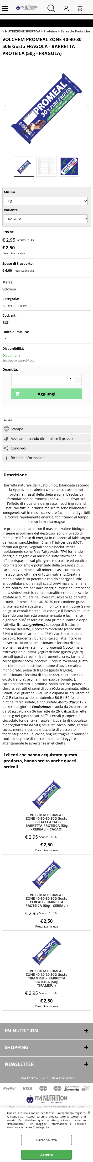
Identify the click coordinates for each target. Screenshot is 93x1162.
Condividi (18, 448)
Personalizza (46, 1140)
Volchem (9, 289)
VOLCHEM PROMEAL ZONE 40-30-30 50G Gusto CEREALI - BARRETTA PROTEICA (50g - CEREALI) (47, 900)
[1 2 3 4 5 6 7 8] (46, 380)
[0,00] (82, 8)
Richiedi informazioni (28, 457)
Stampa (17, 428)
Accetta (46, 1154)
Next (87, 106)
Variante (11, 210)
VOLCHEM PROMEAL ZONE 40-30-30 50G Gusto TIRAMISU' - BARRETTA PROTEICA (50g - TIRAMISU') (46, 978)
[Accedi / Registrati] (69, 8)
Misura (9, 192)
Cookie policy (41, 1127)
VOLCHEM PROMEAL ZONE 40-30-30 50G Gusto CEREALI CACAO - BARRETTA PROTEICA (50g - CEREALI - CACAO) (47, 822)
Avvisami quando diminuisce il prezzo (42, 438)
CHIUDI (89, 1112)
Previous (5, 106)
